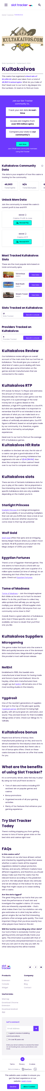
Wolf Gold (6, 538)
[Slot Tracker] (22, 5)
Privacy (22, 1064)
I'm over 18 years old (16, 1039)
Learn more (26, 1081)
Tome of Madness (10, 593)
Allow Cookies (29, 1086)
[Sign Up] (36, 1028)
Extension (6, 980)
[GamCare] (27, 1069)
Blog (26, 984)
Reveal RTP (24, 241)
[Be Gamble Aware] (14, 1069)
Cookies (32, 1064)
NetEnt (18, 684)
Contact (27, 987)
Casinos (10, 15)
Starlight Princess (9, 510)
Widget (5, 987)
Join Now (22, 144)
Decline (13, 1086)
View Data (35, 275)
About (26, 980)
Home (4, 15)
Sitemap (5, 999)
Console (5, 984)
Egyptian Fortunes (24, 577)
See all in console (32, 315)
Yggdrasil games (9, 709)
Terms (12, 1064)
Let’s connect (12, 1022)
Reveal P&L (24, 223)
